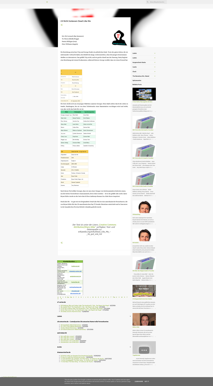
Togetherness (136, 355)
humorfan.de (75, 282)
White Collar (136, 327)
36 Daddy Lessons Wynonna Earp (71, 311)
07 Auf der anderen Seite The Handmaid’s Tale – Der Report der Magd (82, 308)
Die (71, 297)
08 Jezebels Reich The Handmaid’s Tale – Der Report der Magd (79, 307)
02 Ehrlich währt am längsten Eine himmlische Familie (77, 355)
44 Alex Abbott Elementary (69, 328)
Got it (147, 381)
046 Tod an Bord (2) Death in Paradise (143, 130)
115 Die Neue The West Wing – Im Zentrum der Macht (77, 361)
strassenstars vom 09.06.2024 (70, 342)
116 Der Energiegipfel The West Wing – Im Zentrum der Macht (79, 360)
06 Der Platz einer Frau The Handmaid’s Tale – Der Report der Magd (81, 310)
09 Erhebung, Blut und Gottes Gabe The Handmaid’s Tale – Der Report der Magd (85, 305)
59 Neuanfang (136, 214)
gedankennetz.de (75, 276)
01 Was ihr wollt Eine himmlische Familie (73, 357)
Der (68, 297)
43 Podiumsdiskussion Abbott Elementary (73, 329)
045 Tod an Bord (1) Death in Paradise (143, 158)
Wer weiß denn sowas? (67, 336)
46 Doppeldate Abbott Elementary (71, 325)
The (114, 297)
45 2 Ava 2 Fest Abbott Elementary (71, 326)
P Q (102, 297)
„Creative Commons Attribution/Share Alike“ (95, 226)
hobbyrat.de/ (75, 266)
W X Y (124, 297)
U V (118, 297)
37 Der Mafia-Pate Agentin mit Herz (142, 101)
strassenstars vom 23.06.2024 (70, 340)
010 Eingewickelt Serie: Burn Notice (142, 299)
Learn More (139, 381)
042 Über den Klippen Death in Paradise (143, 270)
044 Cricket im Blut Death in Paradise (143, 186)
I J (84, 297)
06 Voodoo (136, 242)
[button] (62, 25)
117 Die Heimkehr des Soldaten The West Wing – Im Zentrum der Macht (82, 358)
